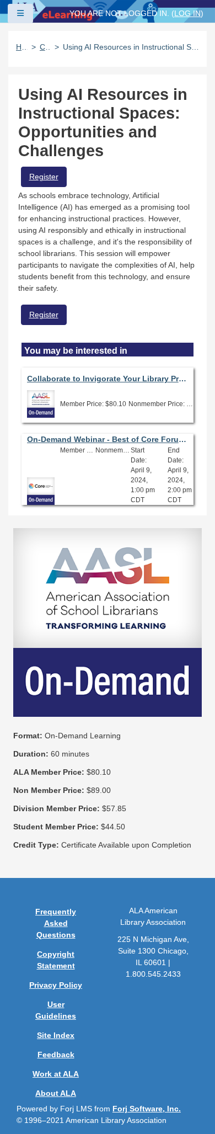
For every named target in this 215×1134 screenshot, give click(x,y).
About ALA (55, 1093)
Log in (187, 13)
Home (22, 46)
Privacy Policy (55, 985)
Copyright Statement (56, 960)
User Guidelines (55, 1010)
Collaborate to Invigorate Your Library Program (108, 378)
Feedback (55, 1054)
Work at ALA (56, 1073)
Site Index (55, 1035)
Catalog (45, 46)
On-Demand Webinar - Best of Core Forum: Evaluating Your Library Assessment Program (108, 439)
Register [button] (43, 176)
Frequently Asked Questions (55, 923)
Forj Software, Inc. (146, 1108)
